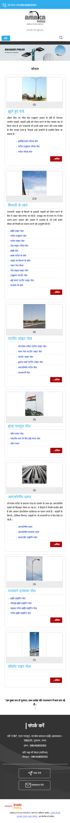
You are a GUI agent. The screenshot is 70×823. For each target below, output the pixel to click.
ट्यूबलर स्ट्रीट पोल (18, 275)
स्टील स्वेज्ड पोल (25, 151)
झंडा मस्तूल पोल (19, 426)
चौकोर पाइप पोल (19, 666)
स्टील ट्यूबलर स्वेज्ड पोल (29, 146)
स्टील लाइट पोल (17, 240)
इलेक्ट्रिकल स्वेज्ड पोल (28, 141)
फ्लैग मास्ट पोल (16, 433)
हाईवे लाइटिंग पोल (17, 598)
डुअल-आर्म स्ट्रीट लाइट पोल (30, 362)
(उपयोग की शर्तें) (55, 813)
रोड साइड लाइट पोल (19, 270)
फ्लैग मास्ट (15, 443)
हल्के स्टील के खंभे (18, 255)
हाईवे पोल (14, 250)
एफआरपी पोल (24, 372)
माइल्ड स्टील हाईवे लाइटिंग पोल (23, 608)
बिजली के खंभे (18, 205)
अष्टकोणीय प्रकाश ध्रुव (28, 532)
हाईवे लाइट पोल (17, 231)
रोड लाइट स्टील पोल (19, 245)
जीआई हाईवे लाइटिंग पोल (21, 603)
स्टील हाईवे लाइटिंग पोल (20, 613)
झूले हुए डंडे (16, 111)
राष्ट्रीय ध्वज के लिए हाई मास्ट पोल (25, 438)
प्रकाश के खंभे (16, 285)
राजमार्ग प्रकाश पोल (22, 591)
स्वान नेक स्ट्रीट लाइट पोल (30, 351)
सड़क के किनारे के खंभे (20, 260)
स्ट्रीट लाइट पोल (20, 338)
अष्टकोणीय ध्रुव (19, 497)
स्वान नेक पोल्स (16, 265)
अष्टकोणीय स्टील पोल (27, 367)
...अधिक (56, 158)
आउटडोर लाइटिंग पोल (27, 537)
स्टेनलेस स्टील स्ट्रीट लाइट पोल (32, 346)
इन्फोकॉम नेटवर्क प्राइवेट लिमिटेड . (27, 816)
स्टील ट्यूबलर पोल (18, 235)
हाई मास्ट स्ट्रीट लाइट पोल (22, 280)
